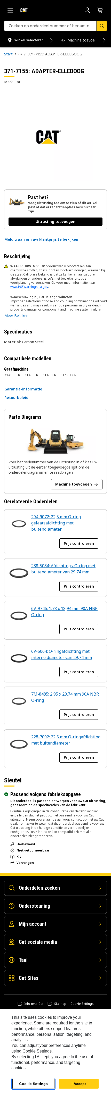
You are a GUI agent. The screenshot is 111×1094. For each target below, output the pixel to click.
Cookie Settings (82, 1004)
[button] (41, 239)
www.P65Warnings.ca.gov (29, 287)
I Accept (79, 1084)
